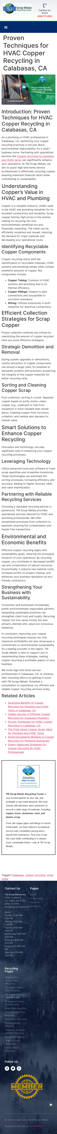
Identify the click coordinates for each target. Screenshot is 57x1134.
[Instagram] (19, 1068)
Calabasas (17, 875)
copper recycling (35, 875)
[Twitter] (13, 1068)
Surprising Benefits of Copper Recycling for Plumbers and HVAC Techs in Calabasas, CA (28, 706)
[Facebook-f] (7, 1068)
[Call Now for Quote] (44, 5)
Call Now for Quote (45, 11)
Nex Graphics (35, 1126)
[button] (5, 27)
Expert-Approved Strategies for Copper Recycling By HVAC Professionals (27, 748)
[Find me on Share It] (27, 1098)
